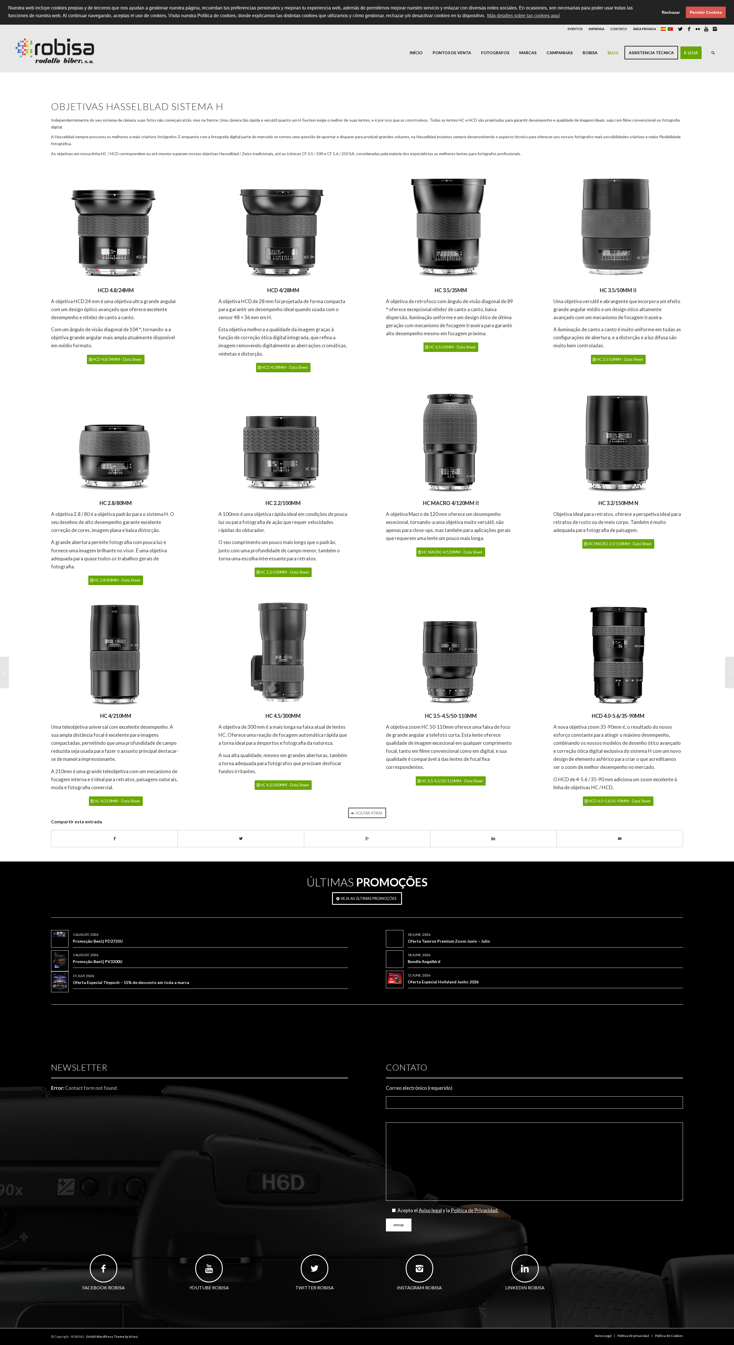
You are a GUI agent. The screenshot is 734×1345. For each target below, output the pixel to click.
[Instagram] (715, 29)
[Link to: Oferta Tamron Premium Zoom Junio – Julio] (395, 934)
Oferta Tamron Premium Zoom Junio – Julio (449, 941)
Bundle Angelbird (424, 961)
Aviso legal (430, 1210)
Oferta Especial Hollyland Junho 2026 (443, 981)
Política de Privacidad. (475, 1210)
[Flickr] (698, 29)
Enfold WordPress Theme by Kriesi (112, 1336)
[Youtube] (706, 29)
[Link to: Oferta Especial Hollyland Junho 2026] (395, 978)
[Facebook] (689, 29)
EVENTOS (575, 29)
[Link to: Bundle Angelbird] (395, 955)
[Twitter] (680, 29)
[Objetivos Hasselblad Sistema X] (4, 672)
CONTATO (618, 29)
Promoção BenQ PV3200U (97, 961)
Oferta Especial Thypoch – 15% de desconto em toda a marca (131, 982)
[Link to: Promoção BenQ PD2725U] (60, 934)
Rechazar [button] (671, 12)
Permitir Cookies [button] (706, 12)
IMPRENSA (596, 29)
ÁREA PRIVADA (644, 29)
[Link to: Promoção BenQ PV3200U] (60, 961)
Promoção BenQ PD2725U (98, 941)
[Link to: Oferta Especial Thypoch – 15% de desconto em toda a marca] (60, 982)
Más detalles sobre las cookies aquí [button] (523, 15)
